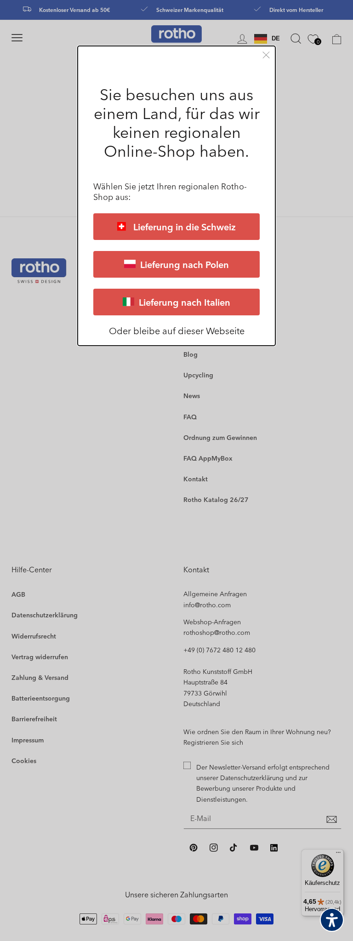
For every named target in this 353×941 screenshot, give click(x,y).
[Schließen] (266, 55)
